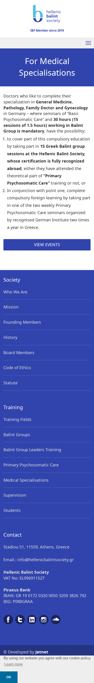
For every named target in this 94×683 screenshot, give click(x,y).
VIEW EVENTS (47, 244)
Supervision (14, 495)
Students (12, 510)
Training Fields (17, 419)
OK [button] (8, 677)
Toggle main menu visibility (88, 43)
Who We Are (15, 292)
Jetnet (41, 652)
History (10, 337)
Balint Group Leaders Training (32, 449)
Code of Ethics (17, 367)
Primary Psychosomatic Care (31, 465)
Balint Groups (16, 434)
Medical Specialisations (26, 480)
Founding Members (22, 322)
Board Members (18, 352)
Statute (10, 382)
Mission (10, 307)
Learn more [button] (13, 664)
